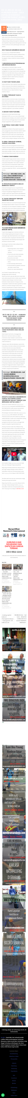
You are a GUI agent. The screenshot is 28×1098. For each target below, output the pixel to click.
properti (13, 483)
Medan (14, 1083)
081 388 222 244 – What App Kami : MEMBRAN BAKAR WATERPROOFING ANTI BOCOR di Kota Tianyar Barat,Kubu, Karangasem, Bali (7, 598)
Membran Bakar (5, 52)
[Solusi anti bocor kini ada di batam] (14, 920)
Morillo (3, 1037)
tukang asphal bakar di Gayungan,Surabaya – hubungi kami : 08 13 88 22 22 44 (7, 618)
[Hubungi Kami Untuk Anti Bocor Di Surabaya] (14, 733)
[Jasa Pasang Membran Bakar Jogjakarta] (14, 850)
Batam (14, 1080)
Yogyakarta (14, 1071)
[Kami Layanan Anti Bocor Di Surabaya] (14, 826)
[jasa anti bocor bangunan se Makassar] (14, 1014)
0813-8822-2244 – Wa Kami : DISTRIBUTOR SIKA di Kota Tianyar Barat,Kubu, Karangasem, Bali (7, 574)
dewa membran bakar (14, 27)
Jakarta (14, 1063)
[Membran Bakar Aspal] (14, 663)
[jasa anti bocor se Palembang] (14, 990)
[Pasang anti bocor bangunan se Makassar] (14, 897)
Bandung (14, 1065)
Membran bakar (14, 1056)
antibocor (20, 485)
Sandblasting (14, 1053)
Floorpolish (14, 1059)
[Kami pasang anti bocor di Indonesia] (14, 967)
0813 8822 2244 (14, 552)
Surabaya (14, 1078)
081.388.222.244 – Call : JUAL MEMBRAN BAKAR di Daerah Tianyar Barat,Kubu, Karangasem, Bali (18, 574)
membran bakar (14, 116)
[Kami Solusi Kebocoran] (14, 780)
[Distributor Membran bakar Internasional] (14, 639)
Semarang (14, 1068)
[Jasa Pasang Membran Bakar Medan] (14, 709)
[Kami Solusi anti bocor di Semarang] (14, 943)
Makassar (14, 1090)
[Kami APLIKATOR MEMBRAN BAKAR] (14, 803)
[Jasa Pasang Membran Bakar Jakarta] (14, 756)
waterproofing (13, 39)
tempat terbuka (14, 250)
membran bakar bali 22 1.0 (15, 29)
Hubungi (7, 473)
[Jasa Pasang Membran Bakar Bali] (14, 686)
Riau (14, 1092)
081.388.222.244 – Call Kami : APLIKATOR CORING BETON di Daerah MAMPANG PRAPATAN (20, 618)
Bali (14, 1075)
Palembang (14, 1087)
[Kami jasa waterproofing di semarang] (14, 873)
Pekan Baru (14, 1095)
